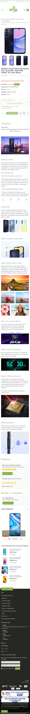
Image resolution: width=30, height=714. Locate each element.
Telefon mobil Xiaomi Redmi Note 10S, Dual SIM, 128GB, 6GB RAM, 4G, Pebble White (15, 558)
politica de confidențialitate (6, 108)
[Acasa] (1, 19)
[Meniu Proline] (24, 9)
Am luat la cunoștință (8, 668)
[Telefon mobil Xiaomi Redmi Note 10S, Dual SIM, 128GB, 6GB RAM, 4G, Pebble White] (4, 561)
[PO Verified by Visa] (25, 686)
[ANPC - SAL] (15, 693)
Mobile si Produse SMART (9, 19)
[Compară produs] (21, 539)
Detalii (17, 84)
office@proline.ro (6, 635)
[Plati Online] (20, 686)
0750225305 (5, 631)
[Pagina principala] (13, 10)
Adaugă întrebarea (8, 503)
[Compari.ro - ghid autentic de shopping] (8, 671)
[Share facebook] (20, 113)
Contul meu (20, 1)
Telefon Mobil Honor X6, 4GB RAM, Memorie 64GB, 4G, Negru (15, 550)
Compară (4, 1)
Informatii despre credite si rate (9, 611)
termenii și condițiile (14, 106)
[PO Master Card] (12, 688)
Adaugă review (12, 75)
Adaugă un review (7, 473)
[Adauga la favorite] (24, 113)
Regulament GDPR (6, 605)
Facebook (5, 645)
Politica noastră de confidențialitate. (10, 708)
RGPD (12, 668)
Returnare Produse (6, 603)
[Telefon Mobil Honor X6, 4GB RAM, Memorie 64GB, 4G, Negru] (4, 551)
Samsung (7, 89)
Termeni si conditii (6, 600)
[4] (11, 61)
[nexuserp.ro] (5, 686)
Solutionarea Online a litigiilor (8, 618)
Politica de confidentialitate (8, 608)
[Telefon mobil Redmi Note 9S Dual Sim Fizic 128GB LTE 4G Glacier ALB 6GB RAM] (15, 524)
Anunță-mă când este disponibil (15, 103)
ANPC (3, 613)
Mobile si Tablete (20, 19)
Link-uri (26, 1)
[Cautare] (2, 10)
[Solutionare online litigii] (15, 700)
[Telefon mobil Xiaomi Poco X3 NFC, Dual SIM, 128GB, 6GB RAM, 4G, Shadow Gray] (4, 579)
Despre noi (4, 598)
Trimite (17, 668)
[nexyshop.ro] (13, 686)
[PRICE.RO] (17, 688)
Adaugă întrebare (22, 75)
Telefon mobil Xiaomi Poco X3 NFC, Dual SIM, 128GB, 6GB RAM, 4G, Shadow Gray (15, 577)
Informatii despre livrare (7, 595)
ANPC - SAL (4, 616)
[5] (18, 61)
